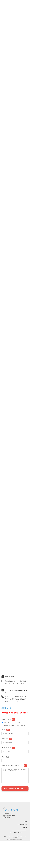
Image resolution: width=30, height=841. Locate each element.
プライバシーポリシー (21, 824)
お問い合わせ (18, 832)
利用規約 (25, 827)
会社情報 (25, 821)
